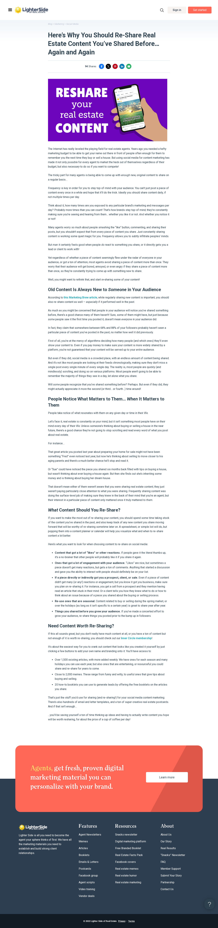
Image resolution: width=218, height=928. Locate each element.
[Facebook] (101, 66)
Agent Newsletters (90, 834)
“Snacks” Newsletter (173, 855)
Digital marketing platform (130, 841)
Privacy (121, 921)
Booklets (84, 855)
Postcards (85, 868)
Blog (50, 24)
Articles (83, 848)
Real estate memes (126, 868)
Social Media (72, 24)
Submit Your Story (171, 875)
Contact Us (167, 889)
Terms (131, 921)
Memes (83, 841)
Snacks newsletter (126, 834)
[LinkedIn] (121, 66)
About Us (166, 834)
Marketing (59, 24)
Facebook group (88, 875)
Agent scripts (87, 882)
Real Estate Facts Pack (129, 855)
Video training (87, 889)
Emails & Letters (88, 862)
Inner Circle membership (136, 638)
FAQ (163, 862)
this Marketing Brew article (80, 297)
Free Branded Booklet (128, 848)
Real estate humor (126, 875)
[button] (177, 10)
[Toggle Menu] (10, 10)
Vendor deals (87, 896)
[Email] (128, 66)
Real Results (168, 848)
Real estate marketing (128, 882)
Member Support (171, 868)
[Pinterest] (115, 66)
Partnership (167, 882)
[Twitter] (108, 66)
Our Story (166, 841)
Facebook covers (125, 862)
